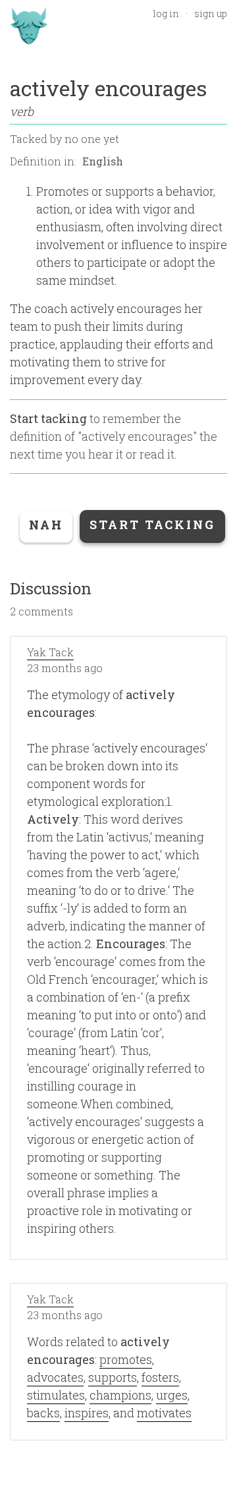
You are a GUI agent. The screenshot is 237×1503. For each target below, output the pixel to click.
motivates (164, 1413)
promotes (125, 1359)
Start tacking (48, 418)
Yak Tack (50, 652)
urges (172, 1395)
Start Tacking (152, 524)
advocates (55, 1377)
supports (112, 1377)
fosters (160, 1377)
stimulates (56, 1395)
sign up (210, 13)
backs (43, 1413)
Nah (46, 524)
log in (166, 13)
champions (120, 1395)
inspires (87, 1413)
